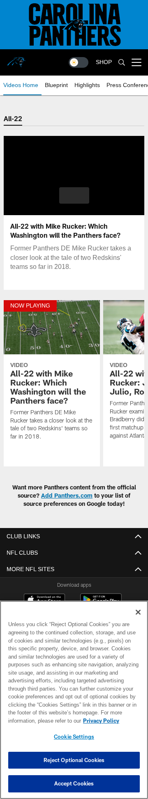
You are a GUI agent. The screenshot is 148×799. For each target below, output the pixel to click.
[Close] (138, 612)
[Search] (121, 62)
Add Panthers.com (66, 495)
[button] (74, 195)
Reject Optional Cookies (74, 760)
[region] (74, 700)
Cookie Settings (74, 736)
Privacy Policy (36, 720)
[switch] (78, 62)
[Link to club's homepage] (16, 59)
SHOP (104, 62)
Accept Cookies (74, 783)
